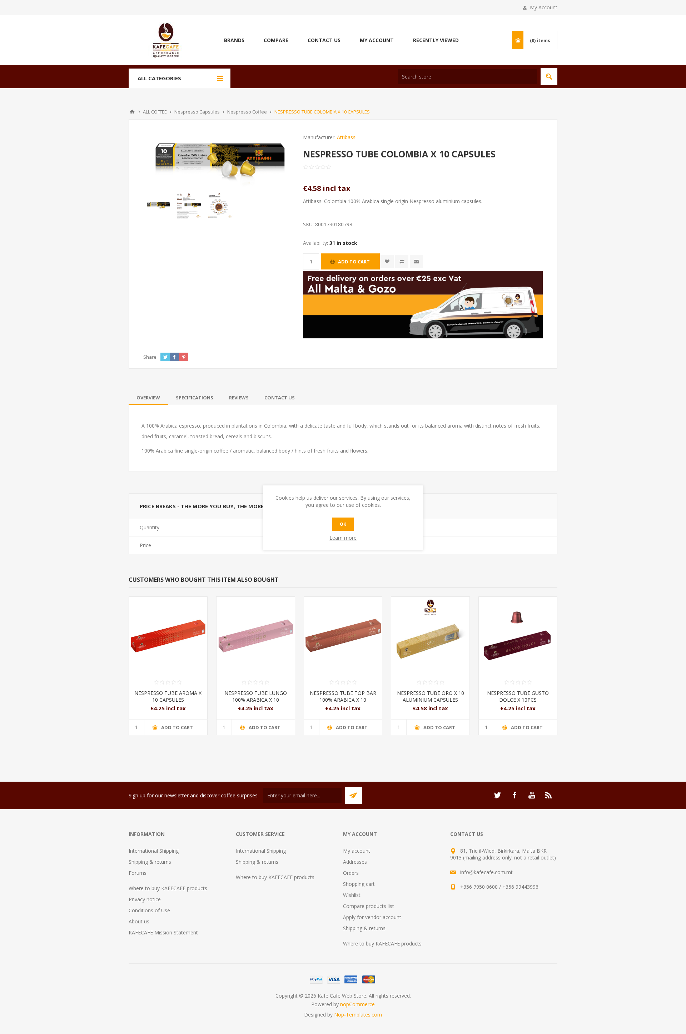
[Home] (132, 111)
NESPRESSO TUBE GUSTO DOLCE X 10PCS (518, 696)
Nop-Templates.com (358, 1014)
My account (356, 850)
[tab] (148, 397)
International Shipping (154, 850)
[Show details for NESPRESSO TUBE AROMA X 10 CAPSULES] (168, 636)
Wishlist (352, 895)
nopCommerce (357, 1004)
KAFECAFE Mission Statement (163, 932)
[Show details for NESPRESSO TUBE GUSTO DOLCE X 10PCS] (518, 636)
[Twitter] (497, 795)
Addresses (355, 861)
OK (343, 524)
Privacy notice (145, 899)
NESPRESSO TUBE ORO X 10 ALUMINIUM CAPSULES (430, 696)
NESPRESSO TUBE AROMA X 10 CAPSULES (168, 696)
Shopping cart (359, 884)
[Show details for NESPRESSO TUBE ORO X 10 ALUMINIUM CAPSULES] (430, 636)
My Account (543, 7)
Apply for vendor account (372, 917)
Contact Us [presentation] (279, 397)
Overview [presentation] (148, 397)
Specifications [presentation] (194, 397)
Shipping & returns (150, 861)
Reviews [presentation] (239, 397)
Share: (150, 357)
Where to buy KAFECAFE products (168, 888)
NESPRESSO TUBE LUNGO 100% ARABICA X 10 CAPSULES (255, 700)
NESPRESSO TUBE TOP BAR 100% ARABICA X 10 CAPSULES (343, 700)
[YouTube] (531, 795)
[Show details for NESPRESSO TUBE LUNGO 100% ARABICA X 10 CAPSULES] (256, 636)
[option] (158, 205)
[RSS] (549, 795)
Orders (351, 872)
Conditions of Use (149, 910)
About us (139, 921)
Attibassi (347, 137)
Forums (137, 872)
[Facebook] (514, 795)
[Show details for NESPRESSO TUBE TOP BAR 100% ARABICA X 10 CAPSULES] (343, 636)
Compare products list (368, 906)
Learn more (343, 537)
